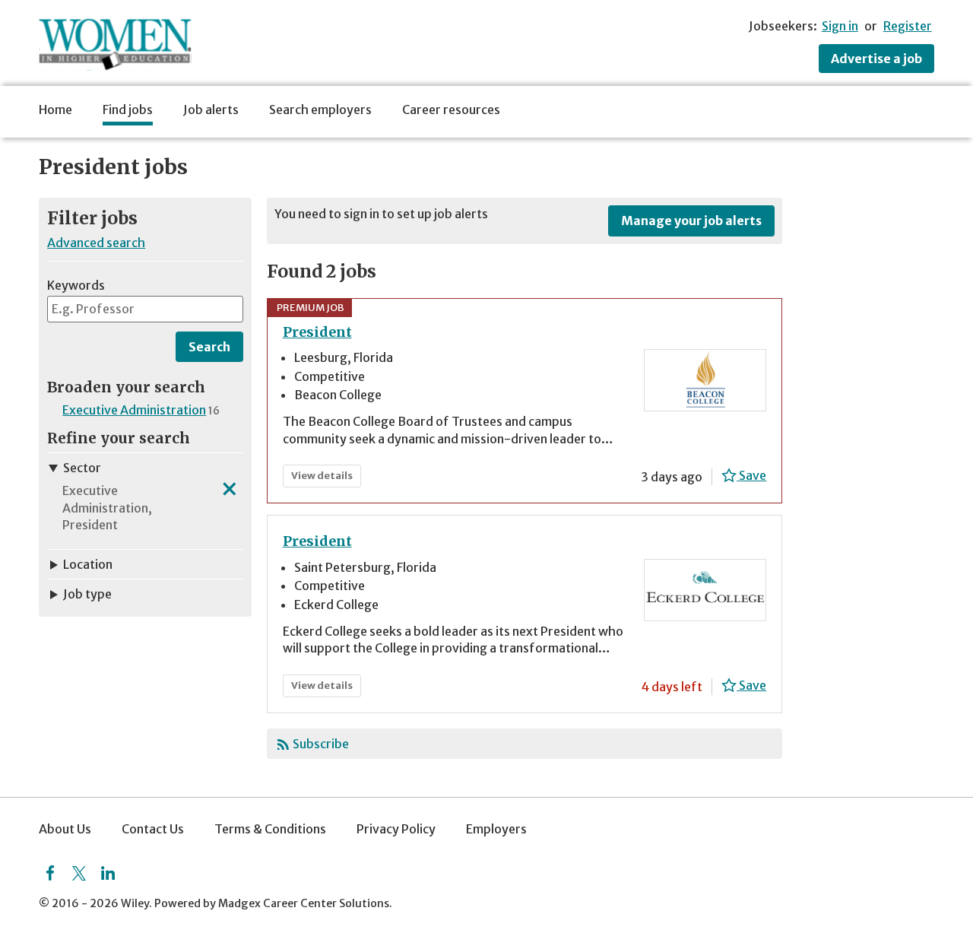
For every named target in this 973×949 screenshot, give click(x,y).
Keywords (76, 285)
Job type (87, 593)
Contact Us (153, 828)
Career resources (451, 109)
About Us (65, 828)
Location (88, 564)
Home (55, 109)
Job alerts (211, 109)
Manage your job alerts (691, 220)
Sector (82, 467)
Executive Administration (134, 409)
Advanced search (96, 242)
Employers (496, 828)
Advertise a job (876, 58)
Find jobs (128, 109)
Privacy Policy (396, 828)
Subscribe (321, 743)
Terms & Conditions (270, 828)
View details (325, 477)
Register (907, 25)
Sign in (840, 25)
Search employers (320, 109)
